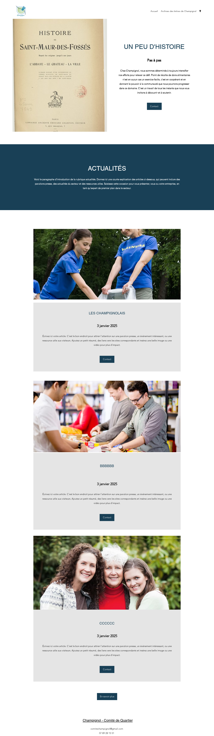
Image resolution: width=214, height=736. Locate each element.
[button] (107, 696)
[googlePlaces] (200, 11)
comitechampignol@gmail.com (107, 728)
